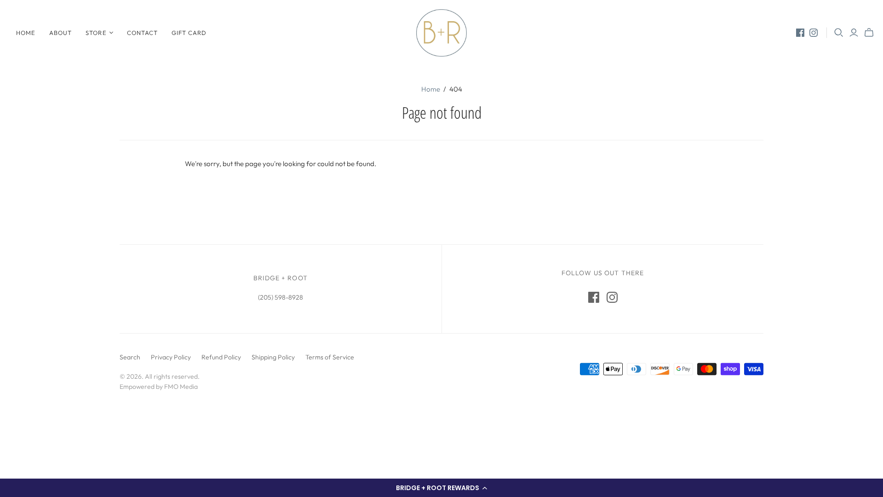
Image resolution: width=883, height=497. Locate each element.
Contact (142, 32)
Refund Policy (221, 357)
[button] (441, 488)
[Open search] (838, 32)
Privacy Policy (171, 357)
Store (96, 32)
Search (130, 357)
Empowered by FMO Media (159, 386)
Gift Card (189, 32)
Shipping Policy (273, 357)
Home (25, 32)
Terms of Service (329, 357)
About (60, 32)
